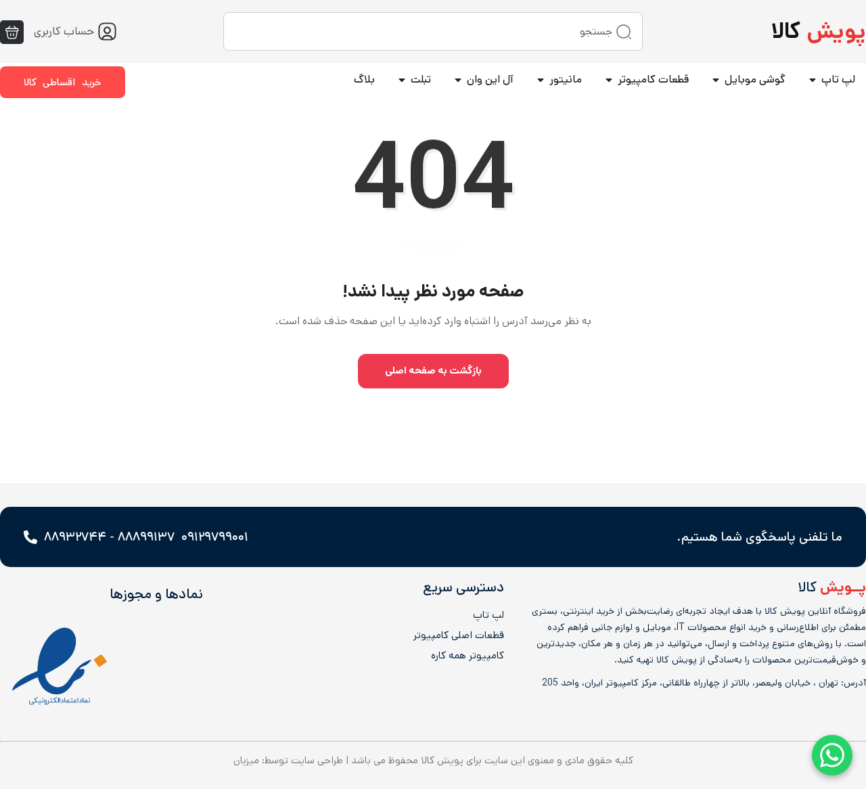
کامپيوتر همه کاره (467, 655)
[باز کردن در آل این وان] (458, 80)
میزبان (246, 760)
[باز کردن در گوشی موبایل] (715, 80)
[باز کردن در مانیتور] (540, 80)
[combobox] (433, 31)
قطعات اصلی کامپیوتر (458, 635)
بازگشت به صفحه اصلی (433, 370)
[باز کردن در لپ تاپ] (812, 80)
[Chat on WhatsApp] (832, 755)
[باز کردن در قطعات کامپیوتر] (608, 80)
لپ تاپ (488, 615)
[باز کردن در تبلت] (401, 80)
